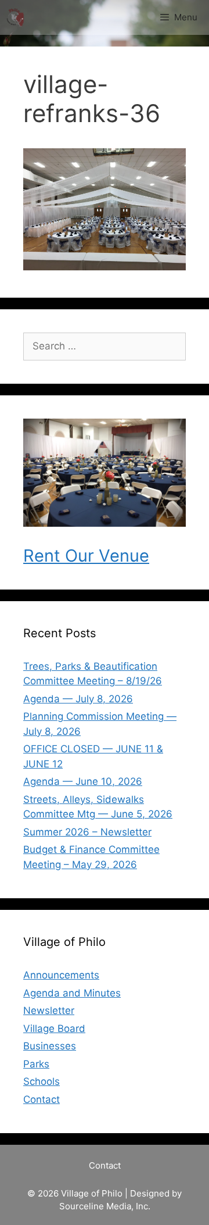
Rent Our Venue (86, 555)
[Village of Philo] (15, 17)
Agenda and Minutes (72, 993)
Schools (41, 1081)
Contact (41, 1099)
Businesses (49, 1046)
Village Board (54, 1028)
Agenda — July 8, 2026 (78, 699)
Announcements (61, 975)
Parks (36, 1064)
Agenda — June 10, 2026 (82, 781)
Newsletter (48, 1010)
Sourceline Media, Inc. (104, 1206)
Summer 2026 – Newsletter (87, 832)
